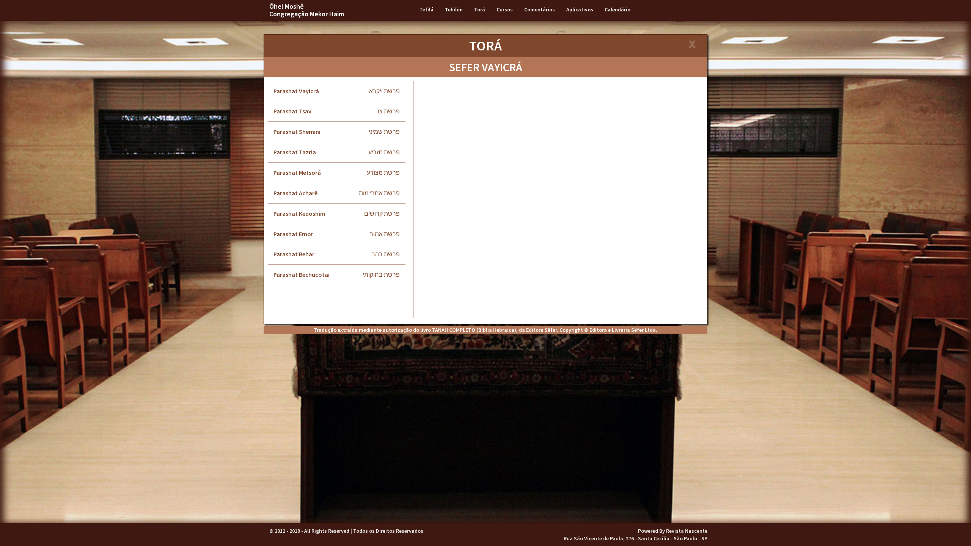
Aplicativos (579, 9)
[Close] (691, 45)
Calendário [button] (617, 9)
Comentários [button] (539, 9)
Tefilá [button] (427, 9)
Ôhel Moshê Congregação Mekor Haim (306, 10)
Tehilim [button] (454, 9)
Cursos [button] (504, 9)
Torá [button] (479, 9)
